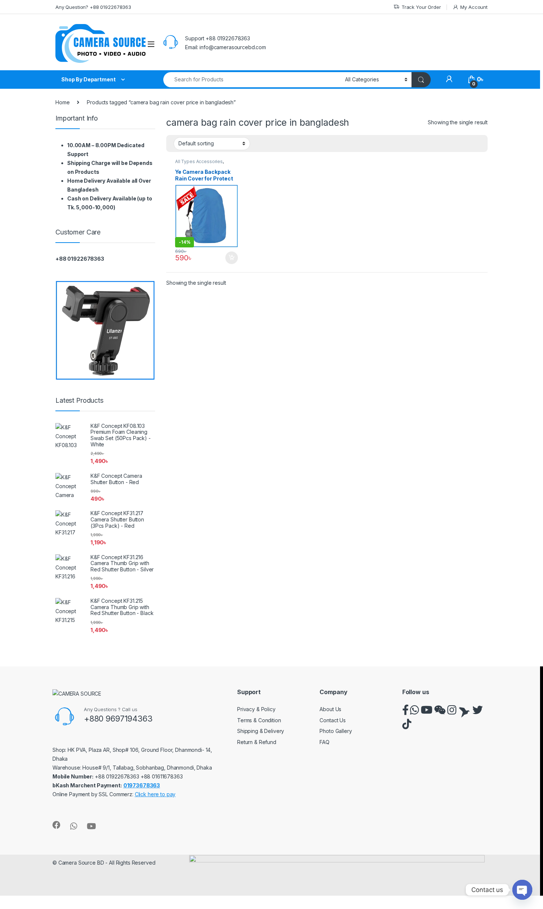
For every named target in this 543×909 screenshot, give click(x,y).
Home (62, 102)
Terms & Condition (259, 720)
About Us (330, 709)
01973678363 (141, 785)
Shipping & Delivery (260, 731)
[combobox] (252, 79)
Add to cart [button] (231, 257)
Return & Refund (256, 742)
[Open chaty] (522, 890)
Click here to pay (155, 794)
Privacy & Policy (256, 709)
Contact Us (333, 720)
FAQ (324, 742)
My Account (474, 7)
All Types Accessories (199, 161)
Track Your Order (421, 7)
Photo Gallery (336, 731)
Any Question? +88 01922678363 (93, 7)
